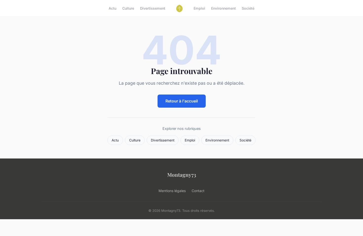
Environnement (223, 8)
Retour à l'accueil (181, 100)
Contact (198, 191)
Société (248, 8)
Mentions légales (172, 191)
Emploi (199, 8)
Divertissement (152, 8)
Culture (128, 8)
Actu (112, 8)
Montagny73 (181, 174)
